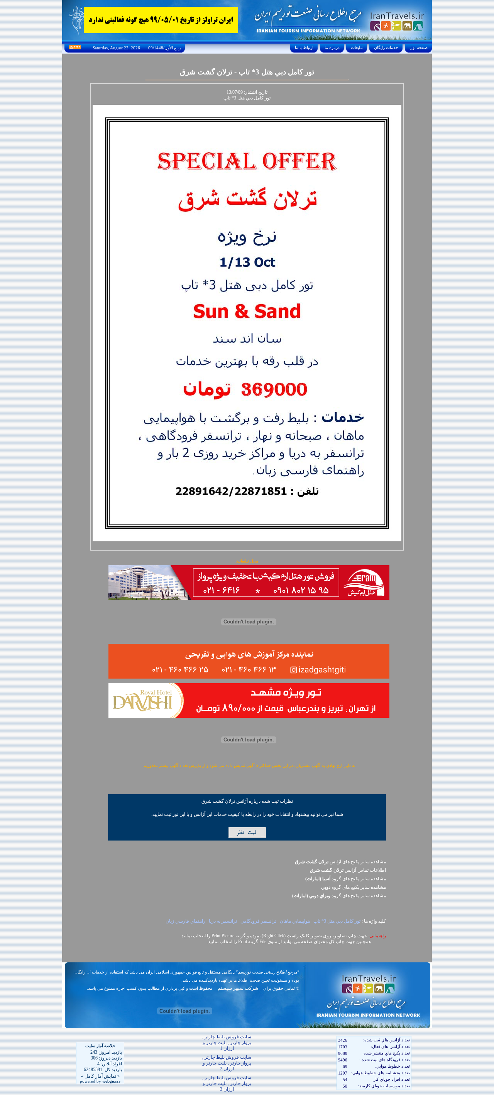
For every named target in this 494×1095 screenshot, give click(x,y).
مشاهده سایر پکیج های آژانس (340, 861)
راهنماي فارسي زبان (185, 921)
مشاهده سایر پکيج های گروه (345, 878)
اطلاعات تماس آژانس (348, 870)
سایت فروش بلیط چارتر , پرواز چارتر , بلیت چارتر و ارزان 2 (226, 1063)
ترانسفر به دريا (223, 921)
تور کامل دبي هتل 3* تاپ (336, 921)
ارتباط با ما (304, 47)
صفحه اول (418, 47)
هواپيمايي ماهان (295, 921)
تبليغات (357, 47)
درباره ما (332, 47)
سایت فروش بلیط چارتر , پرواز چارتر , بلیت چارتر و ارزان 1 (226, 1042)
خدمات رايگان (386, 47)
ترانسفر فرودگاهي (258, 921)
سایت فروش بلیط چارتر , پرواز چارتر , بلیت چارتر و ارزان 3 (226, 1083)
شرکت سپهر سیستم (238, 988)
